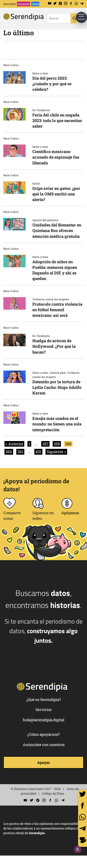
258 (57, 443)
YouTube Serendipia (50, 3)
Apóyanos (70, 512)
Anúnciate (23, 4)
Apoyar (43, 762)
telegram (82, 828)
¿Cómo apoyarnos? (43, 734)
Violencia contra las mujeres (50, 299)
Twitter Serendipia (55, 3)
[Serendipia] (30, 21)
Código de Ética (53, 793)
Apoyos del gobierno (45, 220)
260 (9, 451)
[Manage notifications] (77, 849)
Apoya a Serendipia (82, 841)
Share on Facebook (82, 805)
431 (38, 451)
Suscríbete (9, 4)
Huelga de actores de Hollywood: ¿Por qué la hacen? (54, 346)
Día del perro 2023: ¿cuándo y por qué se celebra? (51, 83)
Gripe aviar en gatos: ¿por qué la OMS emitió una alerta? (56, 194)
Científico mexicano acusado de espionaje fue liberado (55, 157)
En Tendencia (41, 110)
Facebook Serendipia (71, 3)
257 (45, 443)
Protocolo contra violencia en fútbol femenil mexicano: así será (57, 309)
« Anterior (14, 443)
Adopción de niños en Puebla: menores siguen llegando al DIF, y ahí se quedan (54, 270)
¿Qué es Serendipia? (43, 699)
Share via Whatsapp (82, 817)
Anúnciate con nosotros (43, 744)
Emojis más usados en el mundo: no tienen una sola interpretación (56, 424)
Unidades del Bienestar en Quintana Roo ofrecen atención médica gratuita (56, 230)
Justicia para (57, 372)
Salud (35, 183)
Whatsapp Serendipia (76, 3)
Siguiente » (56, 451)
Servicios (43, 709)
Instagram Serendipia (66, 3)
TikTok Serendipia (60, 3)
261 (20, 451)
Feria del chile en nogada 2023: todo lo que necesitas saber (57, 120)
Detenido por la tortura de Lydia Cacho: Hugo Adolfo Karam (56, 387)
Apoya (35, 4)
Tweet (82, 794)
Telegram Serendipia (82, 3)
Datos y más (40, 73)
